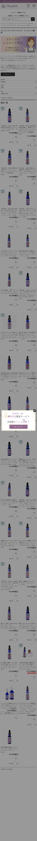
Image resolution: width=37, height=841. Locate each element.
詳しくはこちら (18, 427)
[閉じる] (34, 410)
